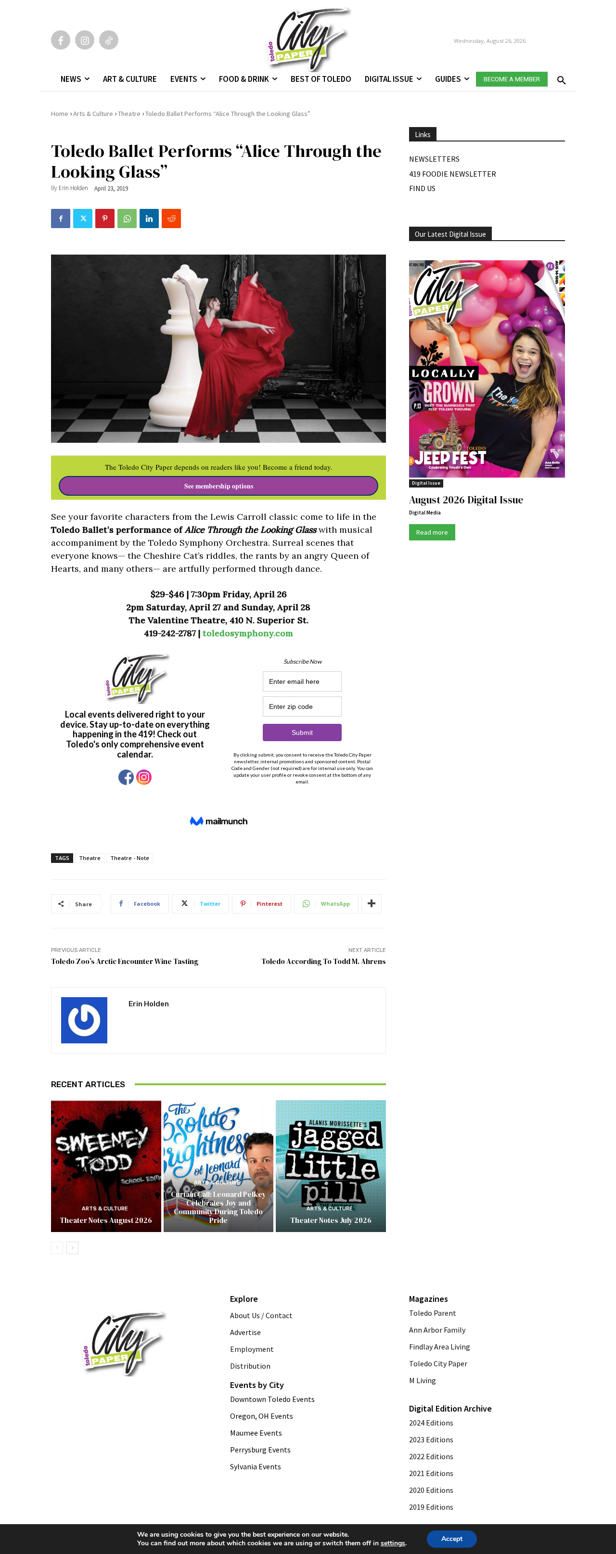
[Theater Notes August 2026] (106, 1166)
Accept (451, 1538)
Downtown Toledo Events (272, 1399)
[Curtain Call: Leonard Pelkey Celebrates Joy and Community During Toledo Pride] (219, 1166)
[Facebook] (60, 40)
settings (393, 1543)
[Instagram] (84, 40)
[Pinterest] (105, 218)
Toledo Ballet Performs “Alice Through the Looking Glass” (227, 113)
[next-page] (72, 1248)
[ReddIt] (171, 218)
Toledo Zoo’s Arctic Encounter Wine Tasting (124, 961)
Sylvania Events (255, 1466)
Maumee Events (256, 1433)
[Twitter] (82, 218)
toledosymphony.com (248, 633)
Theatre (129, 113)
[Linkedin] (149, 218)
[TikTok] (108, 40)
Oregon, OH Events (261, 1416)
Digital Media (425, 512)
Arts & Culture (93, 113)
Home (59, 113)
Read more (432, 532)
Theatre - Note (129, 857)
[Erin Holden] (90, 1020)
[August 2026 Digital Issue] (487, 371)
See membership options (218, 486)
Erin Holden (73, 188)
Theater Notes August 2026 (106, 1220)
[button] (559, 77)
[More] (371, 903)
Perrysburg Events (260, 1449)
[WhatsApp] (127, 218)
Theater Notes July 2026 (331, 1220)
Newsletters (434, 159)
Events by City (257, 1384)
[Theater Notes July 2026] (331, 1166)
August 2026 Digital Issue (466, 500)
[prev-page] (57, 1248)
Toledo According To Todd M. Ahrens (323, 961)
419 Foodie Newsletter (452, 174)
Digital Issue (426, 483)
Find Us (422, 188)
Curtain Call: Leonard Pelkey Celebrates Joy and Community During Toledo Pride (218, 1207)
